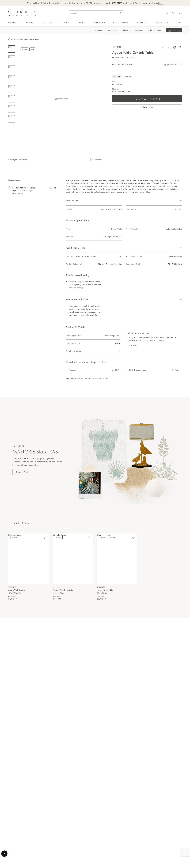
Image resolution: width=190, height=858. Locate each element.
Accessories (47, 22)
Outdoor (66, 22)
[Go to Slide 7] (11, 109)
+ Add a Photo (97, 159)
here (160, 3)
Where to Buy (147, 107)
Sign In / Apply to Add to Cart (147, 98)
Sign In (166, 64)
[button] (61, 99)
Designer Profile (22, 472)
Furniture (29, 22)
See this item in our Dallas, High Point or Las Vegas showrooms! (24, 191)
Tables (13, 39)
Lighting (12, 22)
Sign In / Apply (173, 30)
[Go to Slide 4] (11, 79)
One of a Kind (98, 22)
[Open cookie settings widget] (4, 853)
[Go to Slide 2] (11, 59)
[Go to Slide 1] (11, 49)
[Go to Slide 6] (11, 99)
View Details (128, 76)
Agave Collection (175, 256)
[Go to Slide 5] (11, 89)
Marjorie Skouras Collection (110, 264)
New (81, 22)
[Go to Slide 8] (11, 119)
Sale (180, 22)
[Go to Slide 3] (11, 69)
